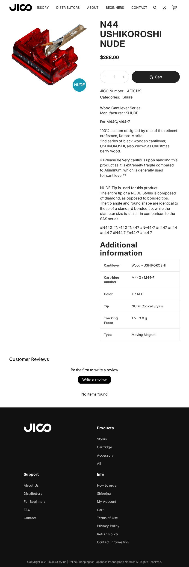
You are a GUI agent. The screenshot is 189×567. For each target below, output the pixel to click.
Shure (128, 97)
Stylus (102, 439)
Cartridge (104, 447)
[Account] (164, 8)
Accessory (105, 455)
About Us (31, 485)
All (99, 463)
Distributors (33, 493)
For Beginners (34, 501)
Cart (100, 510)
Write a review (94, 379)
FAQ (27, 510)
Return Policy (107, 534)
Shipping (104, 493)
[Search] (155, 8)
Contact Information (113, 542)
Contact (30, 518)
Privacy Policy (108, 526)
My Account (106, 501)
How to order (107, 485)
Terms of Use (107, 518)
